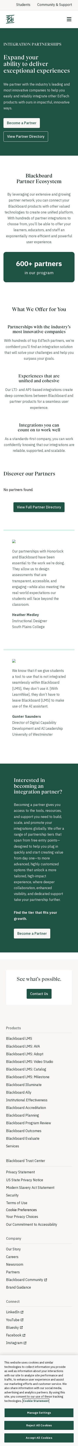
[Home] (10, 19)
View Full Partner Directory (39, 507)
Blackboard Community (24, 1279)
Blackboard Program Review (28, 1123)
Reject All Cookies (39, 1425)
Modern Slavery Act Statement (30, 1187)
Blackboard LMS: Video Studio (29, 1061)
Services (12, 1146)
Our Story (13, 1249)
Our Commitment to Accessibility (31, 1224)
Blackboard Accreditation (26, 1107)
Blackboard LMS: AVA (23, 1046)
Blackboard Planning (22, 1115)
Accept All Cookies (39, 1438)
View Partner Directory (25, 136)
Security (12, 1195)
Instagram (14, 1343)
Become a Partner (21, 123)
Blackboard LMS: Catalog (26, 1069)
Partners (13, 1272)
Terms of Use (16, 1203)
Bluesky (12, 1327)
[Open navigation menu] (69, 19)
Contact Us (39, 994)
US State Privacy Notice (24, 1180)
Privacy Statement (20, 1172)
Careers (12, 1257)
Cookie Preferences (21, 1210)
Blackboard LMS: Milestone (27, 1077)
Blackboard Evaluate (22, 1138)
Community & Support (54, 4)
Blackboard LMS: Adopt (24, 1054)
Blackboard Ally (18, 1092)
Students (23, 4)
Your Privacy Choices (22, 1216)
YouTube (13, 1320)
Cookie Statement (36, 1401)
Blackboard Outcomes (23, 1131)
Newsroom (14, 1264)
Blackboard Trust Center (25, 1161)
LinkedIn (13, 1312)
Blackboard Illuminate (24, 1085)
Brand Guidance (18, 1287)
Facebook (13, 1335)
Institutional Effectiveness (26, 1100)
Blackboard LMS (19, 1038)
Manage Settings (39, 1413)
